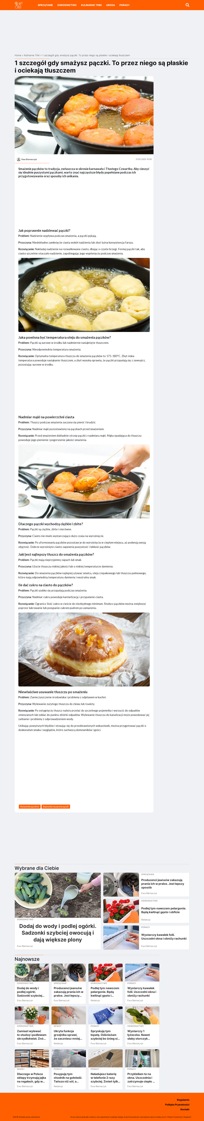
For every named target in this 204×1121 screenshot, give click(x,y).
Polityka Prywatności (177, 1104)
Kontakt (184, 1109)
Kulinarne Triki (91, 5)
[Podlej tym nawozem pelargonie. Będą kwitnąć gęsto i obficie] (121, 911)
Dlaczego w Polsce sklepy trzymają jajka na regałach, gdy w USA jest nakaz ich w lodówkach (31, 1077)
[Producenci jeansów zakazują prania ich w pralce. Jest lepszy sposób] (121, 885)
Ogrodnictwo (67, 5)
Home (18, 55)
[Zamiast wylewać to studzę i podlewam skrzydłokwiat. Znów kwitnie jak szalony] (32, 1015)
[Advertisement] (102, 31)
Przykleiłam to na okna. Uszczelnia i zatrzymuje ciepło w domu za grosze (141, 1077)
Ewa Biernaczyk (29, 159)
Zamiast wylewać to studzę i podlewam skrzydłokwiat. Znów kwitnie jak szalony (31, 1035)
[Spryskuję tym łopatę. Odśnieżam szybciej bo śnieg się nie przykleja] (105, 1015)
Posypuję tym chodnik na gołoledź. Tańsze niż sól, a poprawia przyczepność (68, 1077)
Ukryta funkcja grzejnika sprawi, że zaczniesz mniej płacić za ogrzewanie (68, 1035)
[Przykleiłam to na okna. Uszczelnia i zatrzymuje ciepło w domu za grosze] (142, 1058)
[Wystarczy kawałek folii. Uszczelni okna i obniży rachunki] (121, 937)
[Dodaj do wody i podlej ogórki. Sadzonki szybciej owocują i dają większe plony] (58, 895)
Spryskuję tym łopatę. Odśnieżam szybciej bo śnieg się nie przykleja (105, 1035)
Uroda (110, 5)
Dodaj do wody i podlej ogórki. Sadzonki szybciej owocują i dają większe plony (57, 933)
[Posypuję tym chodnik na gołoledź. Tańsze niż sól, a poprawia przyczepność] (69, 1058)
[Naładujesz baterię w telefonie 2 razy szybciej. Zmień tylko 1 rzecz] (105, 1058)
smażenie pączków (30, 806)
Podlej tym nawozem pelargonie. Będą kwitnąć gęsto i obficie (163, 910)
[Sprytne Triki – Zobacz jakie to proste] (19, 4)
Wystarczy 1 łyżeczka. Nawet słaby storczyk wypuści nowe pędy (141, 1035)
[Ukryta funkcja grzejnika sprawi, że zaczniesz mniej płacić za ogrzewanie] (69, 1015)
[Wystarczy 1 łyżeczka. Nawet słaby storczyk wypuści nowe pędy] (142, 1015)
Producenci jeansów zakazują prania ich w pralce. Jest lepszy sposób (162, 883)
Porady (124, 5)
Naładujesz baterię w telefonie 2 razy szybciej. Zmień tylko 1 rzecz (105, 1077)
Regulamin (183, 1099)
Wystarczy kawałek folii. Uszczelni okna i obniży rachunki (164, 936)
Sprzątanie (45, 5)
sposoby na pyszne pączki (56, 806)
